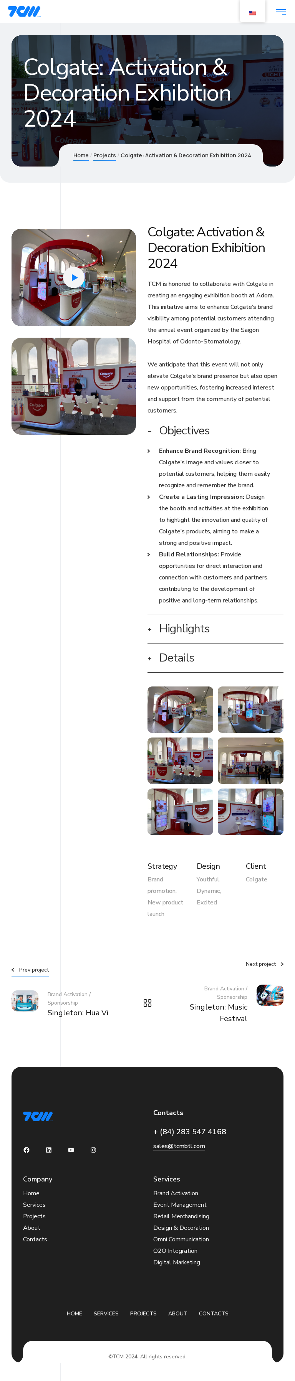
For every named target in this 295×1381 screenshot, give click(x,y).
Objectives (184, 430)
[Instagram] (93, 1150)
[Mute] (113, 316)
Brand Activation (68, 994)
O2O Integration (175, 1251)
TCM (118, 1356)
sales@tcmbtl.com (179, 1146)
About (31, 1228)
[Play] (23, 316)
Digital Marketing (176, 1262)
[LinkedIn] (48, 1150)
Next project (261, 964)
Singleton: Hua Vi (78, 1013)
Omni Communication (181, 1239)
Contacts (35, 1239)
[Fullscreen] (124, 316)
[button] (73, 277)
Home (81, 155)
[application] (74, 277)
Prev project (34, 969)
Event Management (180, 1205)
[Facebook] (26, 1150)
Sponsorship (63, 1002)
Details (176, 658)
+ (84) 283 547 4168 (189, 1132)
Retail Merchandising (181, 1216)
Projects (104, 155)
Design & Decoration (181, 1228)
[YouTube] (71, 1150)
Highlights (184, 628)
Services (34, 1205)
